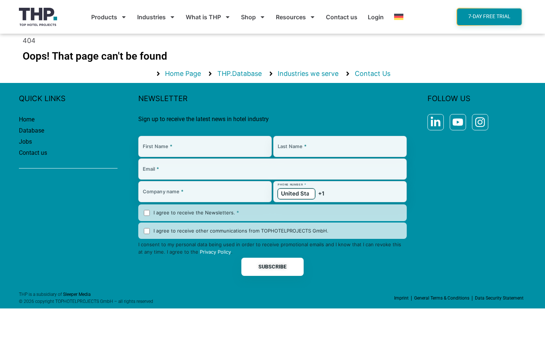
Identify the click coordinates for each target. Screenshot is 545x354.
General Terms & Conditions (441, 298)
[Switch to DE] (399, 17)
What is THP (203, 17)
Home (26, 119)
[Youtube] (458, 122)
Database (31, 130)
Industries (151, 17)
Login (376, 17)
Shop (248, 17)
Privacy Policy (215, 252)
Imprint (401, 298)
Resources (291, 17)
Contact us (341, 17)
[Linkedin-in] (435, 122)
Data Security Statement (499, 298)
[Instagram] (480, 122)
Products (104, 17)
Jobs (25, 141)
